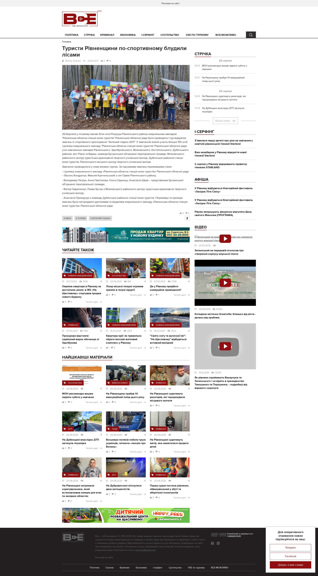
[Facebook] (187, 218)
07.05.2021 (72, 331)
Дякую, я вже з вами (290, 565)
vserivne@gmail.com (145, 550)
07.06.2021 (159, 281)
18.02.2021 (159, 331)
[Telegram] (218, 543)
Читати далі (92, 302)
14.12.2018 (204, 372)
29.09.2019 (204, 309)
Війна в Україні (120, 383)
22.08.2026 (160, 481)
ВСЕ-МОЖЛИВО (225, 35)
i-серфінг (147, 35)
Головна (66, 41)
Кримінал (107, 35)
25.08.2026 (160, 389)
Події (114, 429)
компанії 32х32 (234, 536)
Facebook (290, 556)
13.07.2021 (71, 281)
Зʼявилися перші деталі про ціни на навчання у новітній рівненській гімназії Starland (224, 142)
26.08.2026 (72, 389)
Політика (71, 35)
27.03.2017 (92, 61)
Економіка (128, 35)
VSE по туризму (197, 35)
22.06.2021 (116, 281)
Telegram (290, 547)
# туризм (80, 218)
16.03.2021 (115, 331)
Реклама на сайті (170, 3)
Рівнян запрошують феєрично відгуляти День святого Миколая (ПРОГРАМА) (223, 213)
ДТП (70, 429)
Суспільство (169, 35)
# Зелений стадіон (100, 218)
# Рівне (67, 218)
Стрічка (89, 35)
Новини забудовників (80, 275)
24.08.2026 (72, 481)
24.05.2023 (205, 245)
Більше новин (223, 120)
